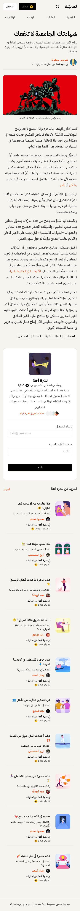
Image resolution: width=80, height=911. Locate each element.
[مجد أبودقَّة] (48, 595)
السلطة (37, 336)
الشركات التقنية (53, 336)
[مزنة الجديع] (48, 711)
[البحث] (58, 6)
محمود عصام (37, 519)
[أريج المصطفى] (48, 555)
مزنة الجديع (38, 711)
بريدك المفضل (64, 426)
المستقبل (23, 336)
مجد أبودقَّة (38, 595)
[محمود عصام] (48, 519)
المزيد (6, 489)
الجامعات (70, 336)
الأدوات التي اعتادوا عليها (25, 271)
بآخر (62, 184)
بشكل (73, 184)
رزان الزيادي (38, 635)
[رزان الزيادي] (48, 635)
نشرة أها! (60, 64)
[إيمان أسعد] (48, 675)
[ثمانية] (71, 6)
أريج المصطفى (36, 555)
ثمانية (48, 64)
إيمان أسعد (38, 675)
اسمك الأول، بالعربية (60, 444)
